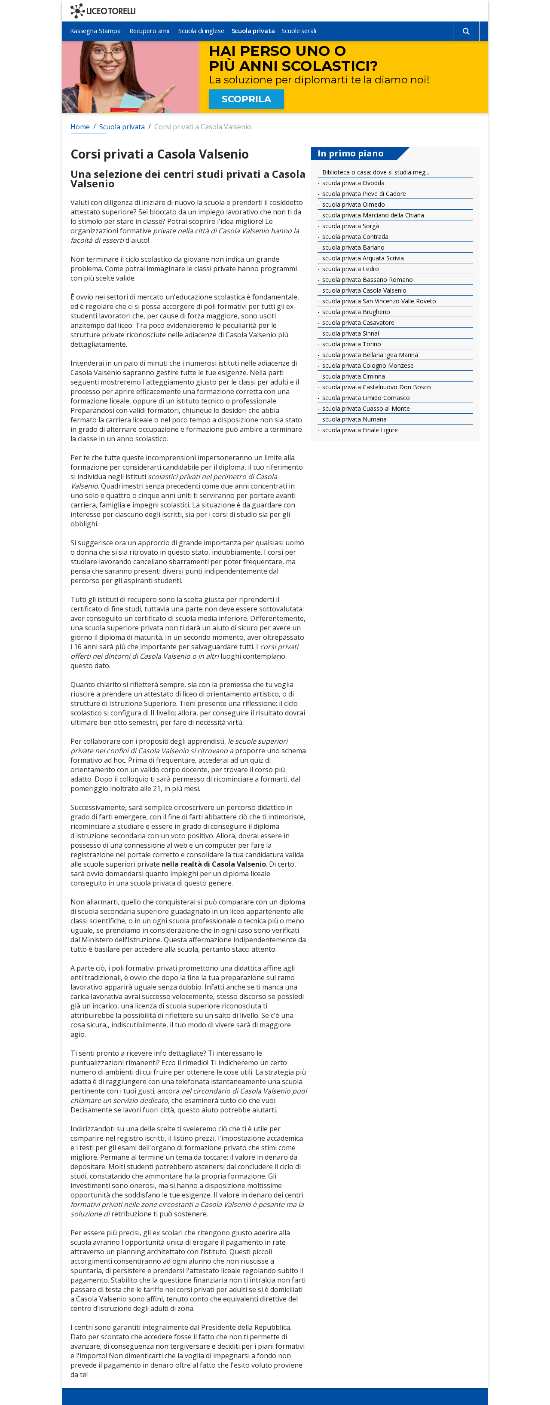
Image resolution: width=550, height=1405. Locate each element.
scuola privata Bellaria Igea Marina (369, 355)
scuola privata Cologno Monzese (367, 365)
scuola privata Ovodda (353, 183)
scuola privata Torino (351, 344)
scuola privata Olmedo (353, 204)
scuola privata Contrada (354, 236)
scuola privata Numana (354, 419)
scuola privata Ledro (350, 269)
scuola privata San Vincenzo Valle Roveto (378, 301)
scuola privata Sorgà (350, 226)
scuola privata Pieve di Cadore (363, 193)
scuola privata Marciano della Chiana (372, 215)
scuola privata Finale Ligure (359, 430)
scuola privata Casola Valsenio (363, 290)
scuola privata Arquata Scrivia (362, 258)
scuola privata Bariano (353, 247)
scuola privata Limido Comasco (365, 398)
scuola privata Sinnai (350, 333)
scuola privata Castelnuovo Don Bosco (376, 387)
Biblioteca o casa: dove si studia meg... (375, 172)
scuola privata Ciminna (353, 376)
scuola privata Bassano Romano (367, 279)
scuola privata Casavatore (357, 322)
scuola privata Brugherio (355, 312)
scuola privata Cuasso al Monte (365, 408)
